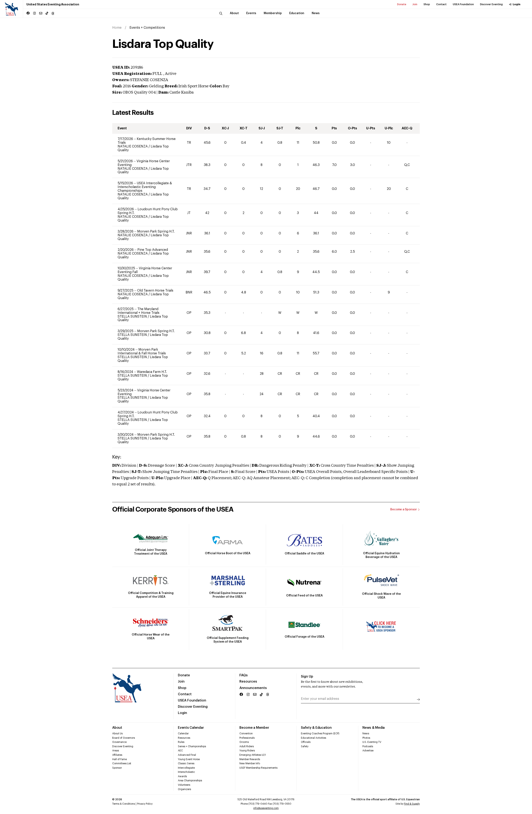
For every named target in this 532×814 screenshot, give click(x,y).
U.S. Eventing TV (371, 742)
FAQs (243, 675)
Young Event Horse (189, 759)
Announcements (253, 688)
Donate (401, 4)
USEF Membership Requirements (258, 768)
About (117, 727)
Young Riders (247, 750)
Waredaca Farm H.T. (152, 372)
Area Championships (190, 780)
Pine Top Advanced (152, 249)
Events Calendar (191, 727)
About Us (117, 733)
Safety (304, 746)
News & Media (373, 727)
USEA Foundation (463, 4)
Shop (427, 4)
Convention (246, 733)
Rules (181, 742)
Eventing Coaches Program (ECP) (320, 733)
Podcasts (367, 746)
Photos (366, 738)
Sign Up (307, 676)
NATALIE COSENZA (133, 146)
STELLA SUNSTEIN (133, 316)
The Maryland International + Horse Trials (138, 310)
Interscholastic (186, 772)
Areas (115, 750)
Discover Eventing (491, 4)
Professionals (247, 738)
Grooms (244, 742)
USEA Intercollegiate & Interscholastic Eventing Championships (145, 187)
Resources (248, 681)
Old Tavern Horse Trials (155, 290)
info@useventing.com (266, 808)
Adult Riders (246, 746)
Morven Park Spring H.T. (156, 231)
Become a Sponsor (403, 509)
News (365, 733)
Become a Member (254, 727)
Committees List (121, 763)
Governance (119, 742)
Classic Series (186, 763)
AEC (180, 750)
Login (516, 4)
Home (117, 27)
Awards (182, 776)
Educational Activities (313, 738)
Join (415, 4)
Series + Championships (192, 746)
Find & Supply (412, 804)
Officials (305, 742)
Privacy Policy (145, 804)
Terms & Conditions (123, 804)
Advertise (367, 750)
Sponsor (117, 768)
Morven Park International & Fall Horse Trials (142, 351)
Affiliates (117, 755)
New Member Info (249, 763)
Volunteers (184, 785)
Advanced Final (187, 755)
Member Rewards (249, 759)
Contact (441, 4)
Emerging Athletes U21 (252, 755)
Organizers (184, 789)
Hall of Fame (119, 759)
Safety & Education (316, 727)
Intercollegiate (186, 768)
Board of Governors (123, 738)
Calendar (183, 733)
